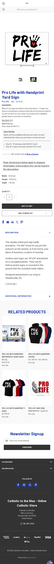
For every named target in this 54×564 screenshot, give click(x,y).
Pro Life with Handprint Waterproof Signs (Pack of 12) (13, 357)
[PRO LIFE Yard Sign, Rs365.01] (40, 387)
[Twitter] (17, 222)
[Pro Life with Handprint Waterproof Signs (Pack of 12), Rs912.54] (13, 333)
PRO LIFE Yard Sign (36, 408)
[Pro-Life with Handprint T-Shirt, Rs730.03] (13, 387)
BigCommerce (31, 557)
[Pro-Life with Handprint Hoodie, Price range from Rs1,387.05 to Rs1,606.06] (40, 333)
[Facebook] (3, 222)
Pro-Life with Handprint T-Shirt (13, 409)
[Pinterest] (21, 222)
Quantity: (6, 192)
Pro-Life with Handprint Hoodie (39, 355)
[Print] (12, 222)
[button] (31, 154)
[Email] (8, 222)
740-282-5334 (28, 524)
